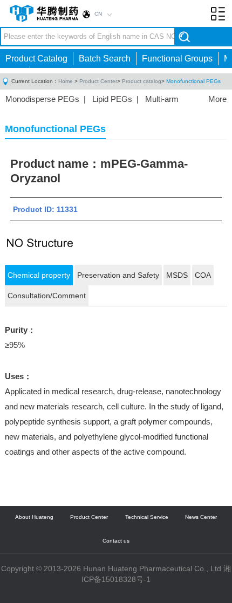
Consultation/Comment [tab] (47, 295)
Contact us (116, 541)
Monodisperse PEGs (42, 99)
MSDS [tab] (177, 275)
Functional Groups (177, 58)
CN (98, 14)
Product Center (98, 81)
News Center (201, 517)
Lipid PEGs (112, 99)
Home (65, 81)
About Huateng (34, 517)
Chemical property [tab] (39, 275)
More (217, 99)
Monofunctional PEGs (193, 81)
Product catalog (141, 81)
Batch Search (105, 58)
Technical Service (146, 517)
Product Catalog (36, 58)
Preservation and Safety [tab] (118, 275)
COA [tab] (203, 275)
